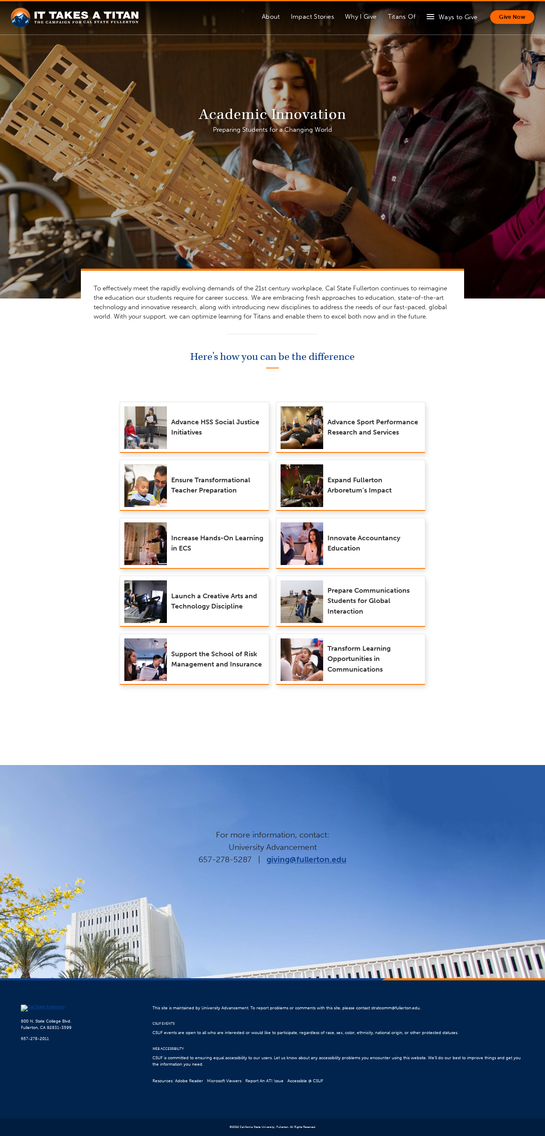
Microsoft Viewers (224, 1081)
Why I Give (361, 16)
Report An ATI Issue (264, 1081)
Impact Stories (312, 16)
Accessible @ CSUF (305, 1081)
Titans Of (402, 16)
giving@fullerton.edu (307, 859)
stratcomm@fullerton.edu (395, 1008)
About (271, 16)
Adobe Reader (189, 1081)
